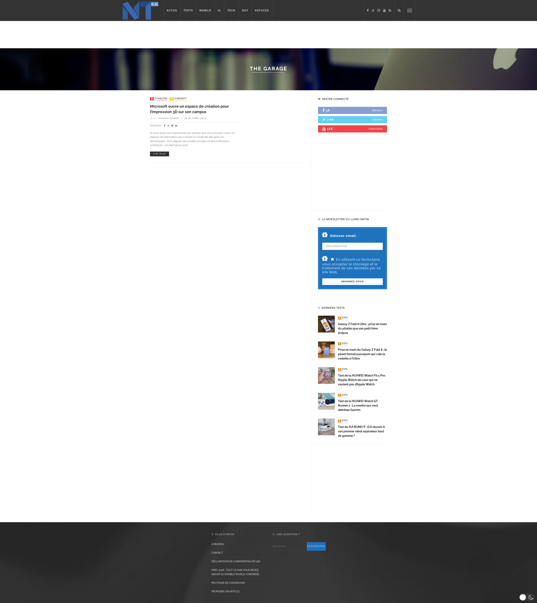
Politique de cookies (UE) (228, 582)
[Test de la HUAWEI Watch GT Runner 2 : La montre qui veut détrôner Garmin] (326, 401)
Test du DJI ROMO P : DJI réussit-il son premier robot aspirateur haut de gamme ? (361, 431)
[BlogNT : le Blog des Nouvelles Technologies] (140, 10)
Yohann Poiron (168, 118)
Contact (217, 552)
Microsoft (178, 98)
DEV (245, 10)
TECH (231, 10)
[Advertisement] (80, 34)
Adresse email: (343, 236)
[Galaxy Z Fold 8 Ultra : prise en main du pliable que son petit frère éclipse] (326, 324)
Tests (343, 318)
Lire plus (159, 154)
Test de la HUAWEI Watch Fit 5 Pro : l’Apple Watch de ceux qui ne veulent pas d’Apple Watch (362, 380)
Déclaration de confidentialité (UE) (235, 561)
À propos (217, 544)
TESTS (188, 10)
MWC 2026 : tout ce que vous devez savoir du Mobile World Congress (235, 572)
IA (219, 10)
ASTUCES (262, 10)
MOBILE (205, 10)
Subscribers (376, 128)
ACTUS (172, 10)
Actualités (159, 98)
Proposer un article (225, 591)
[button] (527, 597)
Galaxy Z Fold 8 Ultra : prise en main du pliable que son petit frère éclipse (362, 328)
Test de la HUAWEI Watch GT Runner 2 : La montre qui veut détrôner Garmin (358, 405)
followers (377, 110)
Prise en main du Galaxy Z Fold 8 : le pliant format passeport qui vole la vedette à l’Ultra (362, 354)
